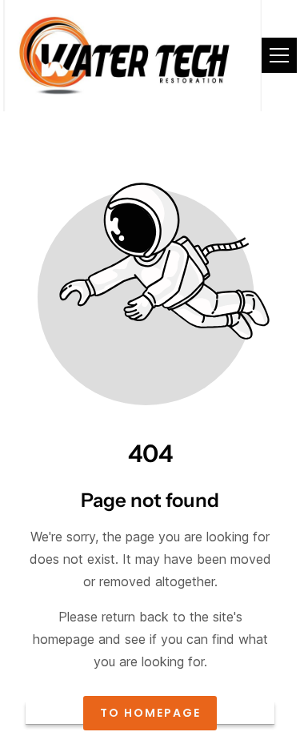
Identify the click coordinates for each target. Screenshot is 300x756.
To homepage (150, 714)
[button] (279, 55)
